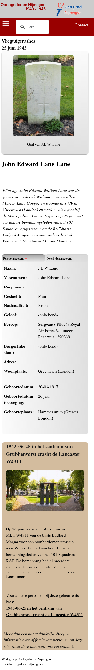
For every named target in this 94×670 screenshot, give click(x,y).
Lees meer (15, 576)
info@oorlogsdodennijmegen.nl (23, 664)
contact (66, 646)
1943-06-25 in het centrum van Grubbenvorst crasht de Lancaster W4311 (43, 453)
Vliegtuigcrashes (18, 40)
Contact (81, 24)
